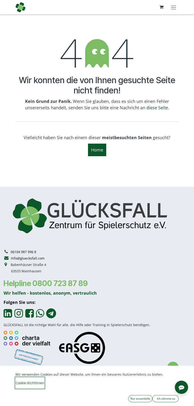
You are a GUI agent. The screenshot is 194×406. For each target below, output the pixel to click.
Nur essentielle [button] (140, 399)
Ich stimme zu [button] (165, 399)
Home (97, 150)
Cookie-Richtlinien (30, 383)
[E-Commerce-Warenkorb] (161, 7)
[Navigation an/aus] (173, 7)
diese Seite (157, 107)
